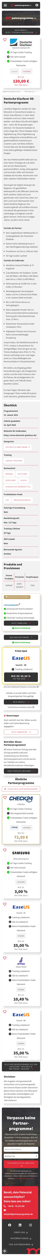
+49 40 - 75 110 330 (16, 1206)
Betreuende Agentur (13, 550)
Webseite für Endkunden (15, 431)
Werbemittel (9, 468)
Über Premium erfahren (19, 771)
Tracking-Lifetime (12, 529)
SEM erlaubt (9, 539)
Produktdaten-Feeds (13, 494)
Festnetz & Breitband (17, 447)
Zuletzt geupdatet (12, 421)
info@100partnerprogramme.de (18, 1214)
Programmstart (11, 411)
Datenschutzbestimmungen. (24, 1178)
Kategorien (9, 441)
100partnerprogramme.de (11, 91)
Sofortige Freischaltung (14, 508)
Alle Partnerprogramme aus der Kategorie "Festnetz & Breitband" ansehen (21, 1066)
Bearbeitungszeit (11, 518)
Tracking (8, 455)
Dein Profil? (19, 702)
